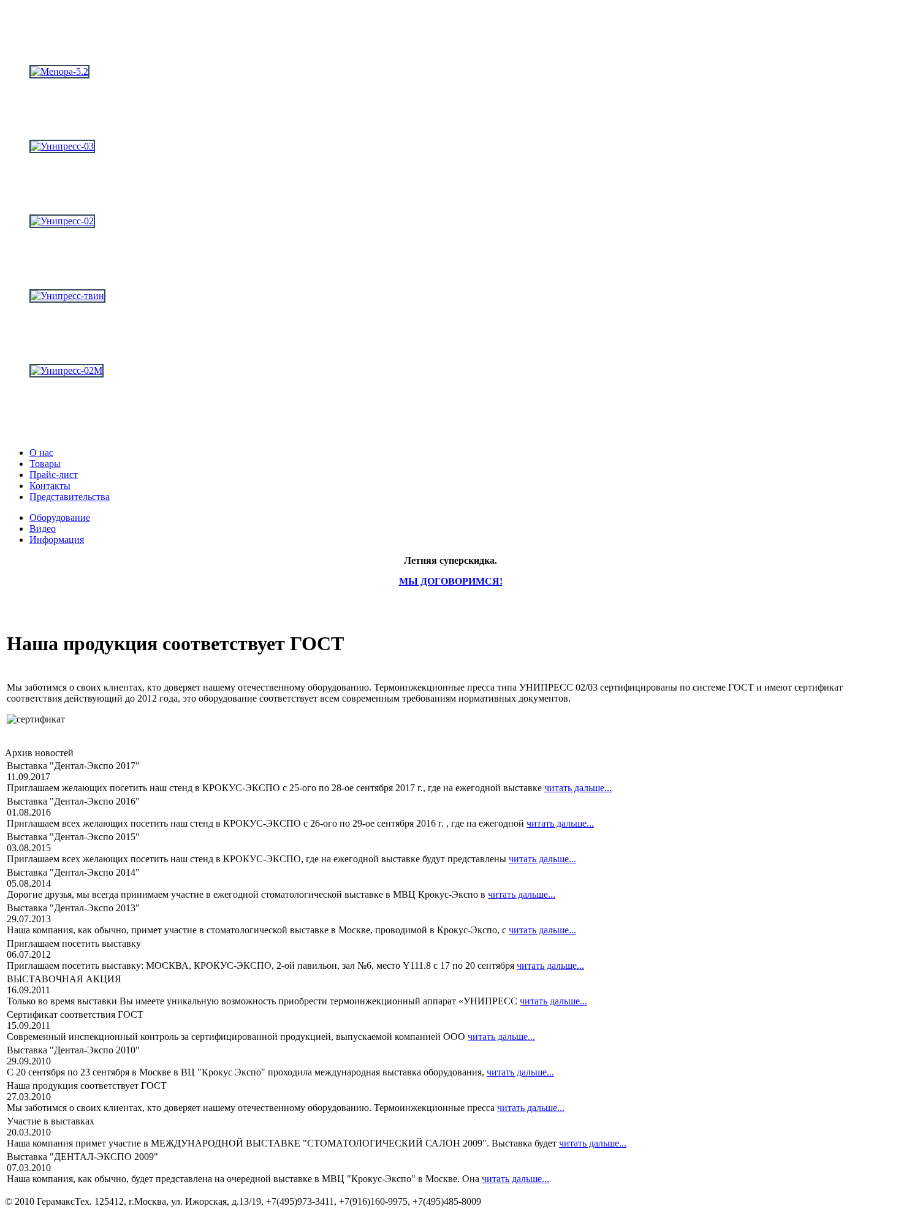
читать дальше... (578, 788)
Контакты (49, 485)
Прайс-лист (53, 474)
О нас (41, 452)
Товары (45, 463)
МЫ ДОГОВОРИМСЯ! (451, 581)
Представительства (69, 496)
